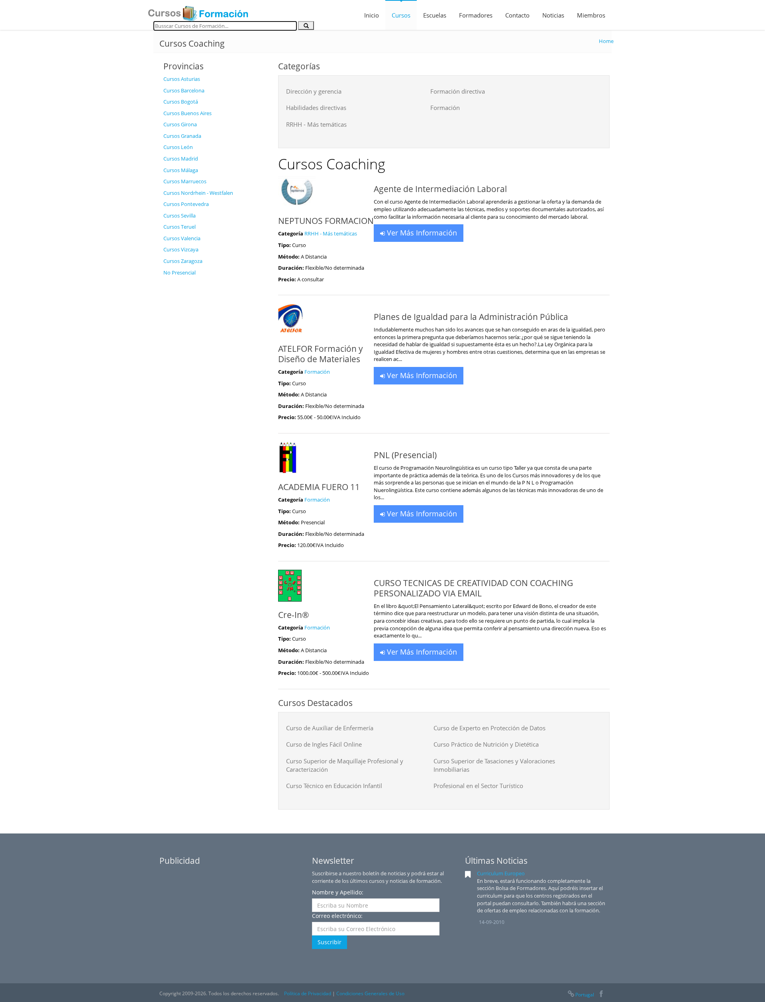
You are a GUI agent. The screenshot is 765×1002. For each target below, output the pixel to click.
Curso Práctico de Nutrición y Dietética (486, 744)
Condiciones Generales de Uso (370, 993)
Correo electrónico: (337, 916)
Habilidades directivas (316, 108)
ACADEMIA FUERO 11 (319, 486)
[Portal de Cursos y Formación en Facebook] (601, 994)
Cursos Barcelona (183, 90)
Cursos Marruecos (184, 181)
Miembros (591, 15)
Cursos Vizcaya (180, 249)
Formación (445, 108)
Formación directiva (457, 91)
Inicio (371, 15)
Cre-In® (293, 614)
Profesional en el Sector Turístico (478, 786)
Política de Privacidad (307, 993)
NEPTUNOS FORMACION (326, 220)
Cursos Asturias (181, 78)
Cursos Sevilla (179, 215)
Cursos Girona (180, 124)
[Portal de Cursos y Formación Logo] (198, 11)
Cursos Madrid (180, 158)
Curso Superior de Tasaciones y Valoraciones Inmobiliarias (494, 765)
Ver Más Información (421, 232)
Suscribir (329, 942)
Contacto (517, 15)
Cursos (401, 15)
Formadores (475, 15)
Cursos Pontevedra (186, 204)
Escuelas (434, 15)
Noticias (553, 15)
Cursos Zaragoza (182, 261)
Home (606, 41)
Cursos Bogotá (180, 101)
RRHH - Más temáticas (316, 124)
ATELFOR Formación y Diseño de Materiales (320, 354)
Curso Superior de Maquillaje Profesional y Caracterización (344, 765)
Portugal (584, 994)
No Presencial (179, 272)
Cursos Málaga (180, 170)
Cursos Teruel (179, 226)
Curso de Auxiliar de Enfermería (329, 728)
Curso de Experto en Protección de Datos (489, 728)
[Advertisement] (215, 399)
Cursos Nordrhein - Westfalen (198, 192)
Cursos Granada (182, 135)
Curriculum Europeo (501, 873)
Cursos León (178, 147)
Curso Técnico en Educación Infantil (334, 786)
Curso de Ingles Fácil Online (324, 744)
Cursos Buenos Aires (187, 113)
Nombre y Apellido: (337, 892)
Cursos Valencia (181, 238)
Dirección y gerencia (313, 91)
